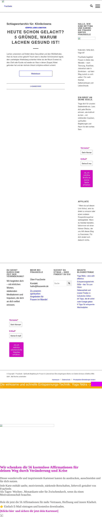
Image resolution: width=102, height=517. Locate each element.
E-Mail (84, 159)
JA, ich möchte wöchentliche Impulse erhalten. (16, 350)
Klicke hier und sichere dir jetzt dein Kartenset (29, 511)
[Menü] (96, 6)
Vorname (85, 148)
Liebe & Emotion (39, 28)
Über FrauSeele (37, 279)
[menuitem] (90, 6)
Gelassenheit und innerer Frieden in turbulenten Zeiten (84, 293)
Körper (28, 28)
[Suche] (90, 6)
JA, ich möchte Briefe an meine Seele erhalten (86, 178)
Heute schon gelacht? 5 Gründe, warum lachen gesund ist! (35, 37)
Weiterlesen (35, 73)
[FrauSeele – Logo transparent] (7, 6)
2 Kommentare (35, 86)
